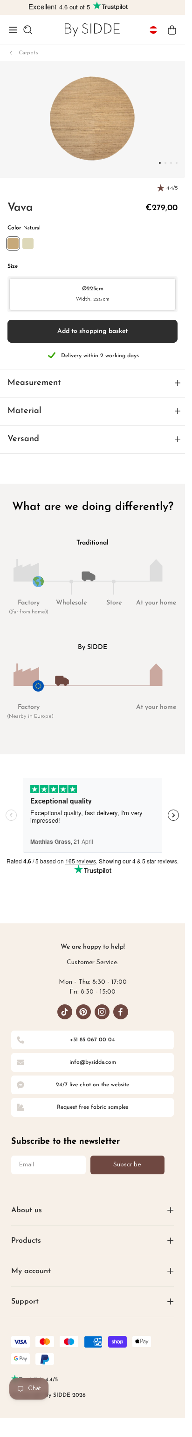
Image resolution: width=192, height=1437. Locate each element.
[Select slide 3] (177, 163)
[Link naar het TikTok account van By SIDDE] (64, 1011)
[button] (13, 30)
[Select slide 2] (171, 163)
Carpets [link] (28, 53)
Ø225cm (93, 294)
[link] (92, 29)
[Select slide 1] (165, 163)
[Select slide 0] (160, 163)
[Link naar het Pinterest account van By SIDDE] (83, 1011)
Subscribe (127, 1165)
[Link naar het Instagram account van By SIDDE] (102, 1011)
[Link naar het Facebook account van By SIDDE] (120, 1011)
